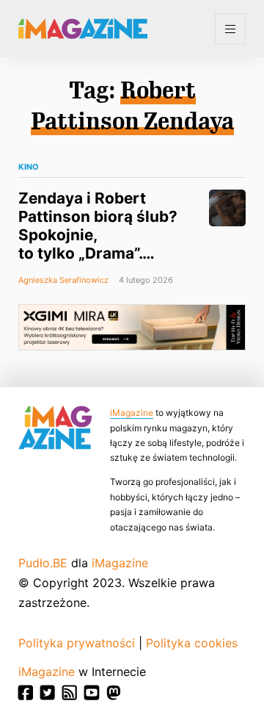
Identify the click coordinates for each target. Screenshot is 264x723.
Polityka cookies (192, 643)
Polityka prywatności (76, 643)
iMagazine (131, 412)
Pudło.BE (42, 562)
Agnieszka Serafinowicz (63, 280)
